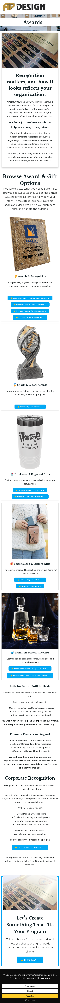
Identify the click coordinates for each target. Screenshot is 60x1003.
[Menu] (54, 7)
